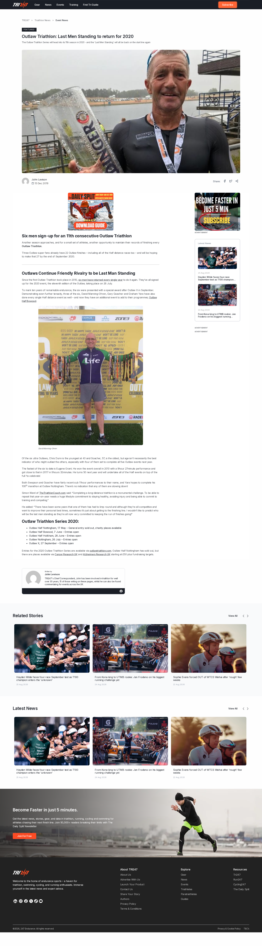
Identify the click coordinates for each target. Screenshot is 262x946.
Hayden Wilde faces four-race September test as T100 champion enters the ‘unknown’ (216, 279)
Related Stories (28, 615)
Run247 (237, 879)
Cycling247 (239, 884)
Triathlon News (42, 20)
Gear (37, 4)
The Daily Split (241, 889)
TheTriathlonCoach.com (52, 492)
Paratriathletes (189, 894)
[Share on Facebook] (225, 181)
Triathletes (186, 889)
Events (60, 4)
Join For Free (241, 5)
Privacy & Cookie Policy (229, 928)
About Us (125, 874)
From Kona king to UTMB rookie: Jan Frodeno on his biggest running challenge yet (217, 316)
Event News (62, 20)
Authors (124, 898)
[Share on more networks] (237, 181)
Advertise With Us (130, 879)
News (48, 4)
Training (73, 4)
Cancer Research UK (66, 554)
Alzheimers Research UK (96, 554)
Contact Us (126, 889)
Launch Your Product (132, 884)
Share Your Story (130, 894)
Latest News (25, 708)
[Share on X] (231, 181)
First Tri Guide (90, 4)
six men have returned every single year (100, 279)
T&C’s (246, 928)
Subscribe (227, 4)
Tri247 (237, 874)
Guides (184, 898)
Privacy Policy (128, 903)
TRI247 (25, 20)
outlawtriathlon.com (100, 550)
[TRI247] (20, 4)
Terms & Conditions (131, 908)
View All (232, 615)
